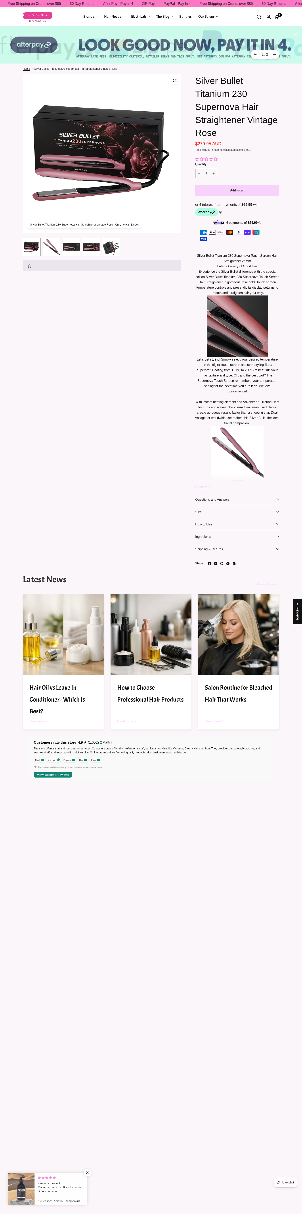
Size (198, 495)
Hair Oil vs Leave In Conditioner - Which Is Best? (57, 682)
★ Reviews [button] (298, 611)
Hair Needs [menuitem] (112, 16)
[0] (275, 16)
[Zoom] (175, 63)
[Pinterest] (221, 546)
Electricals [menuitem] (138, 16)
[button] (88, 1172)
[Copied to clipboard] (234, 546)
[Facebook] (209, 546)
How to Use (203, 507)
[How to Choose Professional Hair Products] (151, 617)
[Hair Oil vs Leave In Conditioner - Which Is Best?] (63, 617)
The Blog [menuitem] (162, 16)
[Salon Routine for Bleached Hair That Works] (238, 617)
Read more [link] (37, 704)
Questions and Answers (212, 482)
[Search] (258, 16)
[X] (215, 546)
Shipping (217, 132)
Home (26, 51)
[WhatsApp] (228, 546)
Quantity (200, 147)
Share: (199, 546)
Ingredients (203, 519)
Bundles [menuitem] (185, 16)
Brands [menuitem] (88, 16)
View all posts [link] (267, 567)
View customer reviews (53, 757)
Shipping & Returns (209, 532)
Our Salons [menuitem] (206, 16)
